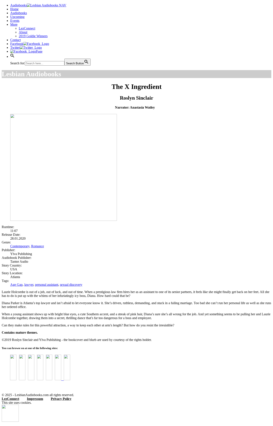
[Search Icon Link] (12, 56)
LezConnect (27, 28)
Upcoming (17, 17)
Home (14, 9)
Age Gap (16, 284)
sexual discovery (71, 284)
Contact (15, 40)
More (13, 24)
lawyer (28, 284)
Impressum (35, 399)
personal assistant (46, 284)
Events (14, 20)
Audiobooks (18, 13)
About (23, 32)
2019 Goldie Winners (33, 36)
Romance (37, 246)
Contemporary (19, 246)
